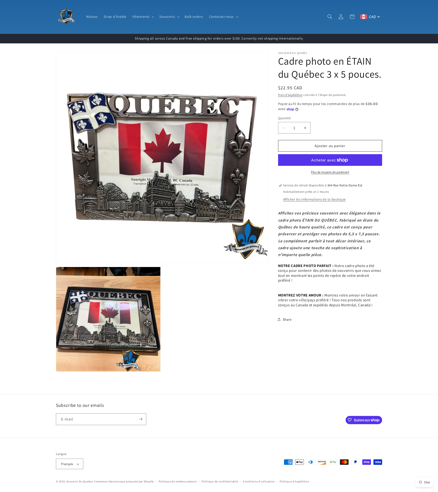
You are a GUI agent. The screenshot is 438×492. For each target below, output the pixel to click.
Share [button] (287, 319)
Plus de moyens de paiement (330, 172)
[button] (142, 16)
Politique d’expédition (294, 481)
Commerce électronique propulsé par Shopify (124, 481)
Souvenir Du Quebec (79, 481)
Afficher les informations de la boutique (314, 199)
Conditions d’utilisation (259, 481)
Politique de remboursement (178, 481)
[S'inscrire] (140, 419)
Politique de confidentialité (220, 481)
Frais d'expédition (290, 95)
